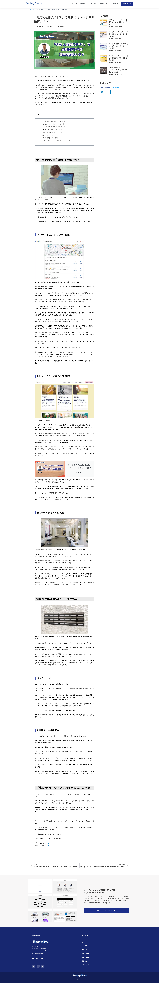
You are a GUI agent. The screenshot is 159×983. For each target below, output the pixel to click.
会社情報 (115, 3)
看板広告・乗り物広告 (52, 138)
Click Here (79, 472)
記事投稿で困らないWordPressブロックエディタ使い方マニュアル (118, 70)
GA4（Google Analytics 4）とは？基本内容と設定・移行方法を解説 (118, 58)
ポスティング (49, 135)
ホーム (67, 3)
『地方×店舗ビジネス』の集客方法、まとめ (56, 140)
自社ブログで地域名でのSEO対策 (55, 127)
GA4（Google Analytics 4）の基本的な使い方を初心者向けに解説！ (118, 34)
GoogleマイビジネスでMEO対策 (55, 124)
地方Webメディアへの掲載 (53, 129)
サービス (74, 3)
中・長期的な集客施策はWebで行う (53, 121)
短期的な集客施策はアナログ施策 (53, 132)
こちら (47, 843)
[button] (105, 87)
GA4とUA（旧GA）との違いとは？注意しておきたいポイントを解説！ (118, 46)
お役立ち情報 (92, 3)
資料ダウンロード (104, 3)
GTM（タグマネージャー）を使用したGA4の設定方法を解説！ (118, 22)
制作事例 (82, 3)
